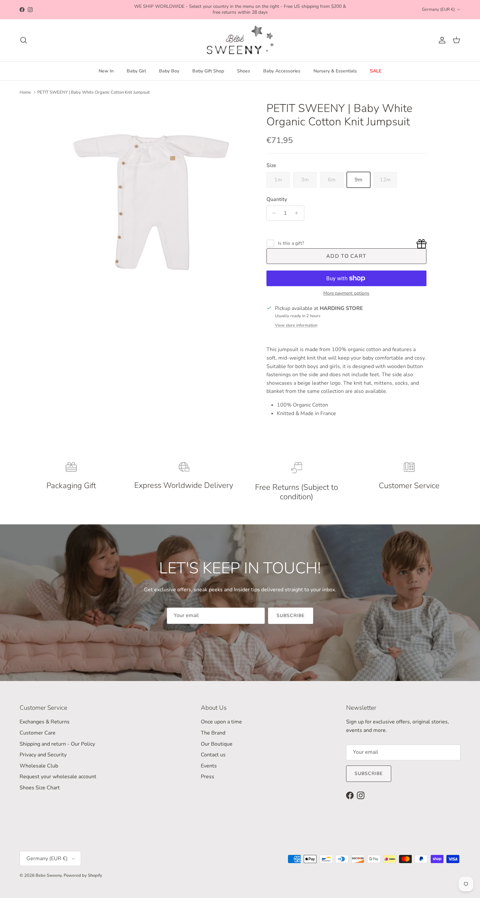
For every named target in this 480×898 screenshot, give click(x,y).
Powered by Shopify (83, 875)
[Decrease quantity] (272, 213)
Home (25, 92)
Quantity (276, 199)
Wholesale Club (39, 765)
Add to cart (346, 256)
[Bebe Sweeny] (240, 40)
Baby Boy (169, 71)
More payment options (346, 293)
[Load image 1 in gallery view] (153, 201)
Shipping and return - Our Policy (57, 744)
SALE (375, 71)
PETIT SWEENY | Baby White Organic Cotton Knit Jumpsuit (93, 92)
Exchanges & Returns (45, 721)
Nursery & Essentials (335, 71)
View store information (296, 325)
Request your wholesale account (58, 776)
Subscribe (291, 615)
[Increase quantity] (298, 213)
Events (209, 765)
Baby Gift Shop (208, 71)
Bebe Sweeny (49, 875)
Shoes (243, 71)
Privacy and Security (43, 754)
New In (106, 71)
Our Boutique (216, 744)
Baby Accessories (281, 71)
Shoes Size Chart (40, 787)
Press (207, 776)
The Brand (213, 732)
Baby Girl (136, 71)
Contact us (213, 754)
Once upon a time (221, 721)
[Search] (23, 40)
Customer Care (38, 732)
